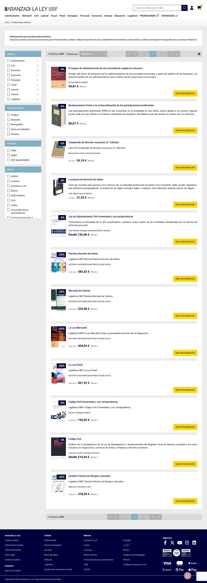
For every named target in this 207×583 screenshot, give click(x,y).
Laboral (14, 94)
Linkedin (194, 542)
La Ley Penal (75, 364)
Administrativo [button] (12, 15)
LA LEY (126, 545)
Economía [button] (97, 15)
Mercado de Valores (79, 290)
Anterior (135, 54)
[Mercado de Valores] (58, 300)
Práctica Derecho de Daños (83, 253)
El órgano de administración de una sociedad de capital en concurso (105, 68)
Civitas (14, 205)
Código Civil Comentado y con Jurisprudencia (93, 401)
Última (177, 54)
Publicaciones (50, 540)
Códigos (15, 115)
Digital (14, 155)
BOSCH (14, 191)
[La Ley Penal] (58, 374)
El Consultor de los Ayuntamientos (19, 211)
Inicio (7, 22)
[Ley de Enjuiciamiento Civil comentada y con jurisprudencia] (58, 225)
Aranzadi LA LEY (19, 186)
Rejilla (199, 54)
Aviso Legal (10, 555)
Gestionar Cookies (12, 560)
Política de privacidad (14, 545)
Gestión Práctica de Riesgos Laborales (89, 476)
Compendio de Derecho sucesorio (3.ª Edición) (93, 142)
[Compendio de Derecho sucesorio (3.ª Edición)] (58, 150)
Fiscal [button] (54, 15)
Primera (129, 54)
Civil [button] (36, 15)
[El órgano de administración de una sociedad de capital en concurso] (58, 77)
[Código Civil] (58, 448)
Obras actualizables (20, 129)
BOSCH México (18, 195)
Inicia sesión (192, 8)
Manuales (15, 119)
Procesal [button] (84, 15)
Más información (185, 93)
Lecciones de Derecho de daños (85, 179)
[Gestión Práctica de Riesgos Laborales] (58, 485)
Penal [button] (62, 15)
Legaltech (15, 99)
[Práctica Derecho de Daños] (58, 263)
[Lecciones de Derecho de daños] (58, 187)
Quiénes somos (11, 540)
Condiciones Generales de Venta (58, 569)
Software (48, 560)
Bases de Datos (51, 555)
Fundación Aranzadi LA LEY (135, 564)
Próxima (171, 54)
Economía (15, 70)
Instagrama (187, 542)
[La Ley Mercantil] (58, 337)
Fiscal (13, 85)
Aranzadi (15, 181)
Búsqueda (185, 8)
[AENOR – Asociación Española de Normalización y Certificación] (176, 556)
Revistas (15, 134)
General (14, 89)
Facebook (165, 542)
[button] (149, 15)
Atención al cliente (13, 570)
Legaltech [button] (132, 15)
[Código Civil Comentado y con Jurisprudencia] (58, 411)
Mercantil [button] (27, 15)
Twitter (172, 542)
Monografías (17, 124)
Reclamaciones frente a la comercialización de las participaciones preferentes (111, 105)
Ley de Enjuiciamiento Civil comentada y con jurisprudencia (100, 216)
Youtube (179, 542)
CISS (13, 200)
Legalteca (48, 564)
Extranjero (16, 80)
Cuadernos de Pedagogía (134, 555)
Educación (16, 75)
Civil (13, 65)
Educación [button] (120, 15)
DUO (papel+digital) (20, 160)
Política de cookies (13, 550)
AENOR (14, 176)
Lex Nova (88, 550)
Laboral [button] (44, 15)
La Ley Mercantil (77, 327)
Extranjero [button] (73, 15)
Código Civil (74, 438)
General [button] (108, 15)
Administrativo (18, 61)
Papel (13, 150)
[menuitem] (12, 15)
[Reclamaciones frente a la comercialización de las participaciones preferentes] (58, 115)
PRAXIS (126, 560)
